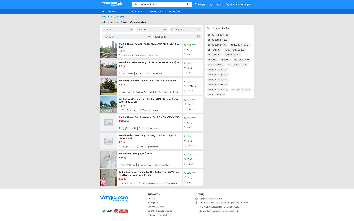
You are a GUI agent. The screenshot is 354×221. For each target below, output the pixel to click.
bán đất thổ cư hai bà (241, 89)
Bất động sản (118, 16)
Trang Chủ (106, 16)
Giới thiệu (152, 198)
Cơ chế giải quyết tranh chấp (160, 210)
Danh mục (110, 11)
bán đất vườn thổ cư (242, 60)
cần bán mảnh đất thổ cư (218, 35)
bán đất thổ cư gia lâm (217, 84)
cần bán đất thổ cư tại (217, 45)
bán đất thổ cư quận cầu (218, 74)
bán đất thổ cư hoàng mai (218, 70)
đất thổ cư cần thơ (232, 55)
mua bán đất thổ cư (216, 65)
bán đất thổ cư (214, 50)
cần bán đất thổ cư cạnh (218, 40)
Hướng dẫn (153, 202)
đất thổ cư (212, 60)
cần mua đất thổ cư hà (237, 65)
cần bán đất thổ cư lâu (240, 45)
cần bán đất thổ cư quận (234, 50)
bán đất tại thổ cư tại (216, 94)
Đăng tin (201, 4)
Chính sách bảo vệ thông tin (160, 215)
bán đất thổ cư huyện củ (218, 89)
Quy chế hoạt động (156, 206)
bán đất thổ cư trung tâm (218, 79)
